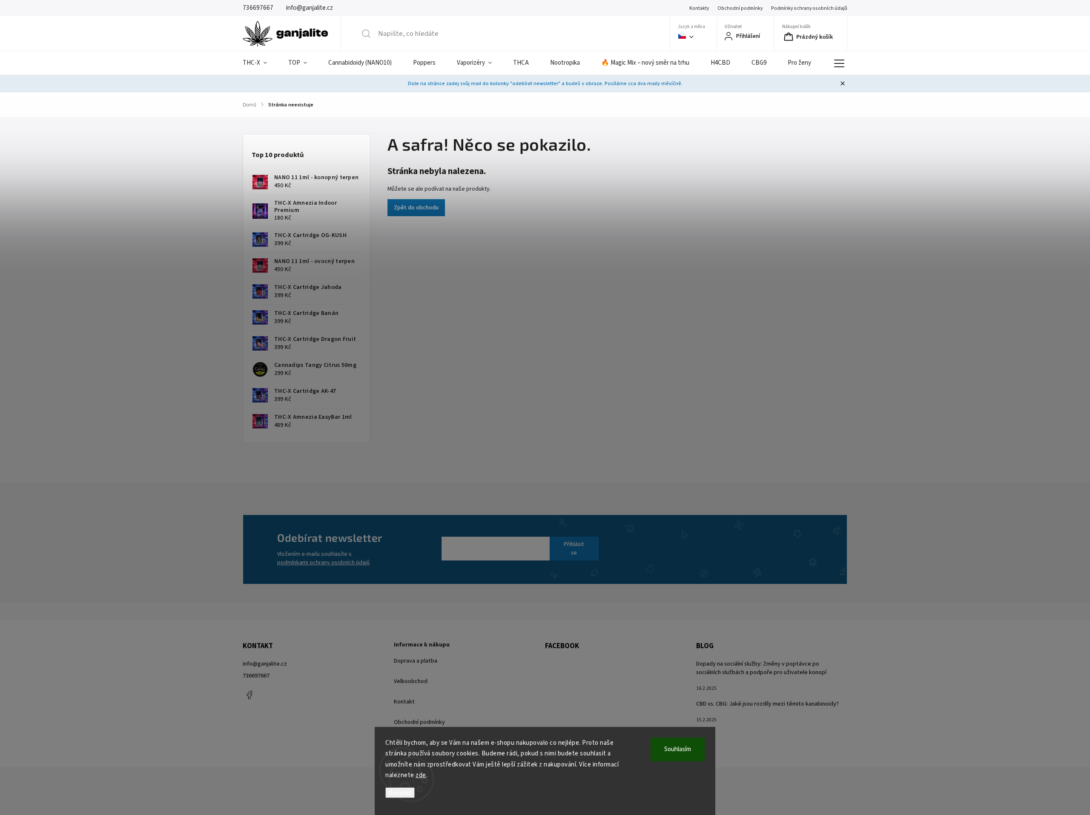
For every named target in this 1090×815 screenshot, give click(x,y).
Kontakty (699, 8)
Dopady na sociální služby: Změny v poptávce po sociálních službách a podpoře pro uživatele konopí (761, 668)
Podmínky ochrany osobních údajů (809, 8)
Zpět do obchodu (416, 207)
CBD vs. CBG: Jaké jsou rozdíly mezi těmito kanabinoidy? (767, 704)
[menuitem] (260, 63)
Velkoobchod (410, 681)
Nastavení (400, 793)
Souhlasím (677, 749)
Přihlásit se (574, 548)
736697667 (256, 676)
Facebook (249, 695)
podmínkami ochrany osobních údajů (323, 562)
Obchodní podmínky (740, 8)
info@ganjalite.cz (265, 664)
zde (421, 775)
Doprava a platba (415, 661)
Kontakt (404, 702)
